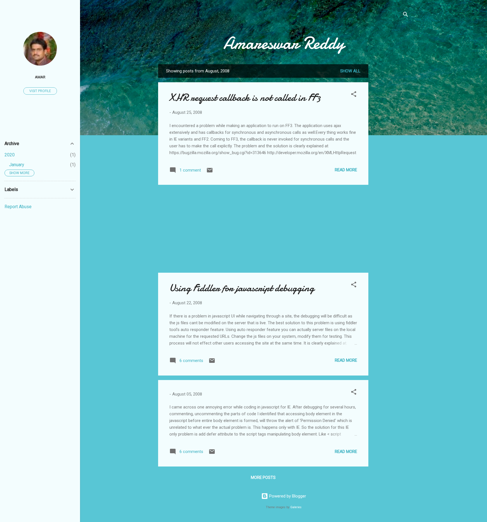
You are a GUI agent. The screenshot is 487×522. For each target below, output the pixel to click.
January (16, 164)
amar (40, 77)
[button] (353, 95)
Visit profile (40, 91)
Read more (346, 169)
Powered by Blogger (287, 496)
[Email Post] (209, 172)
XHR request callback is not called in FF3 (245, 98)
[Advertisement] (391, 148)
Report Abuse (18, 206)
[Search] (405, 15)
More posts (263, 477)
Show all (350, 71)
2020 (10, 154)
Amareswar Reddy (283, 43)
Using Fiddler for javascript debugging (241, 288)
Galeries (296, 507)
